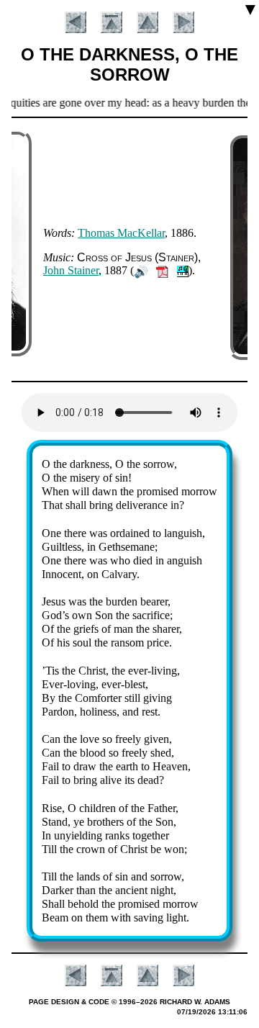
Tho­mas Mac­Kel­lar (121, 233)
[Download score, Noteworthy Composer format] (182, 270)
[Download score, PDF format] (162, 270)
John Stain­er (71, 270)
